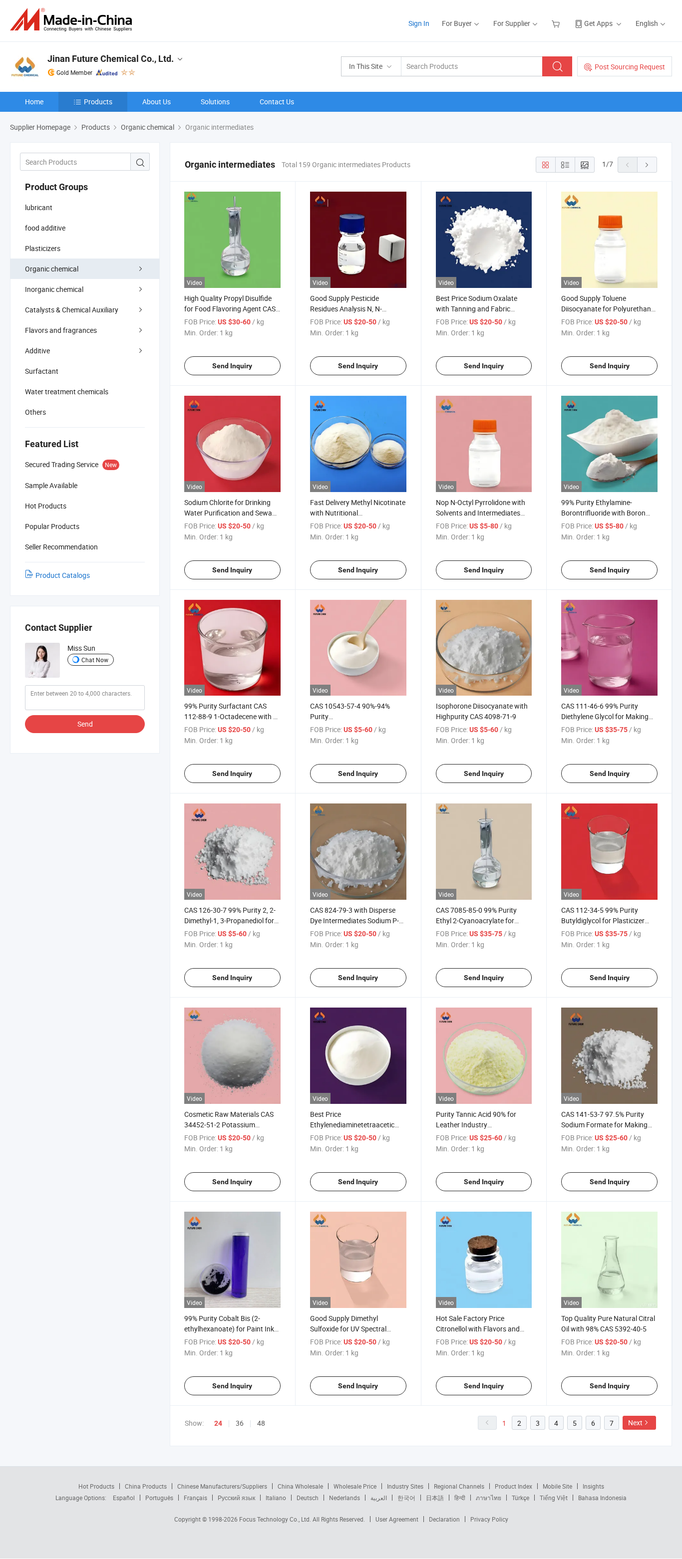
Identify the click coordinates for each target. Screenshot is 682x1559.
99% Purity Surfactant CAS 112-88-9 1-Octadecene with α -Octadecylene (230, 716)
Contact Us (277, 101)
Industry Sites (405, 1486)
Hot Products (96, 1486)
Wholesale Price (355, 1486)
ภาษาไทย (488, 1498)
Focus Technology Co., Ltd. (276, 1519)
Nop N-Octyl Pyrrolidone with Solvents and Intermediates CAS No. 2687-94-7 (480, 513)
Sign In (418, 23)
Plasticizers (42, 248)
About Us (156, 101)
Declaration (444, 1519)
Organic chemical (51, 268)
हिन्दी (459, 1498)
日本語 (435, 1498)
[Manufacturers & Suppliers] (74, 19)
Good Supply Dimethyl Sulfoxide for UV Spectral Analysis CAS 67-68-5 (348, 1328)
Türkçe (520, 1498)
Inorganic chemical (54, 289)
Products (98, 101)
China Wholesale (300, 1486)
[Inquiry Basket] (557, 23)
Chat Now (94, 660)
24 (218, 1423)
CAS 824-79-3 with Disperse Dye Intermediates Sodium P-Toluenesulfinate (354, 920)
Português (159, 1498)
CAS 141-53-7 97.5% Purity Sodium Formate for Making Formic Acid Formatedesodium (608, 1124)
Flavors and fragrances (61, 330)
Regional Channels (459, 1486)
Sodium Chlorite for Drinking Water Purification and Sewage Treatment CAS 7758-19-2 (232, 513)
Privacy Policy (489, 1519)
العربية (378, 1498)
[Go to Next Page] (647, 164)
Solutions (215, 101)
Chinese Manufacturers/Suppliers (222, 1486)
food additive (45, 228)
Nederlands (344, 1498)
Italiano (276, 1498)
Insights (593, 1486)
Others (35, 412)
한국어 (406, 1498)
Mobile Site (557, 1486)
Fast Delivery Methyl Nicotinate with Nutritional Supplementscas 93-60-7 (357, 513)
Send (85, 724)
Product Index (513, 1486)
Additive (37, 350)
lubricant (38, 207)
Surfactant (41, 371)
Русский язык (236, 1498)
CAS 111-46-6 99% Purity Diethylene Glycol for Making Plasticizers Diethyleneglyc (605, 716)
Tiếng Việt (554, 1498)
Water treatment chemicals (66, 391)
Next (635, 1422)
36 (240, 1423)
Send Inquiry (232, 366)
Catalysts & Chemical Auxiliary (71, 309)
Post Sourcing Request (630, 66)
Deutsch (308, 1498)
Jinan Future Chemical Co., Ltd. (110, 58)
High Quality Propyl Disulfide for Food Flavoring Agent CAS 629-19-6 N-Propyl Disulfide (230, 308)
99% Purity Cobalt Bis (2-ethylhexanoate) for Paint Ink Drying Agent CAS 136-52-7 (229, 1328)
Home (34, 101)
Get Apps (598, 23)
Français (195, 1498)
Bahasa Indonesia (602, 1498)
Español (124, 1498)
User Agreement (396, 1519)
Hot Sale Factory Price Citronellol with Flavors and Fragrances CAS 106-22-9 (478, 1328)
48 (261, 1423)
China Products (146, 1486)
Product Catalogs (62, 575)
